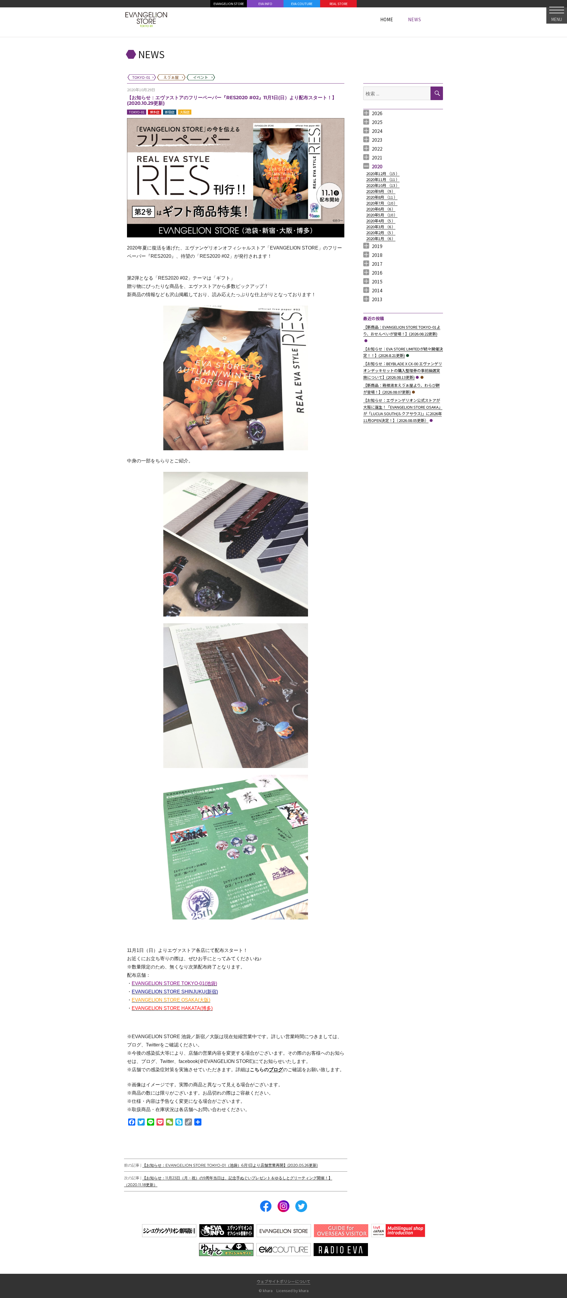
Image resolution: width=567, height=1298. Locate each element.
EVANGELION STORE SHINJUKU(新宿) (175, 991)
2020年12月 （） (383, 173)
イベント (407, 355)
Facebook (266, 1206)
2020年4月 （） (380, 221)
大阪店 (185, 112)
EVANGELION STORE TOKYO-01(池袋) (174, 983)
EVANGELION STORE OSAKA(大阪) (171, 999)
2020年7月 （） (381, 203)
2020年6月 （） (380, 209)
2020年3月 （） (380, 226)
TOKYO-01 (136, 112)
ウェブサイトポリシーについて (283, 1281)
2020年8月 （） (381, 197)
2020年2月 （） (380, 232)
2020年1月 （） (380, 238)
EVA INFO (265, 3)
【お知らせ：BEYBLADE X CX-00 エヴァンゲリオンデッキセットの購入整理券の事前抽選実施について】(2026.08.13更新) (402, 370)
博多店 (154, 112)
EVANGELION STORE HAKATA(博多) (172, 1008)
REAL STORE (339, 3)
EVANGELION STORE (229, 3)
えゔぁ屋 (422, 377)
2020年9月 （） (380, 191)
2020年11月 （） (383, 179)
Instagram (283, 1206)
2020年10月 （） (383, 185)
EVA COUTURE (301, 3)
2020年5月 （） (381, 215)
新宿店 (170, 112)
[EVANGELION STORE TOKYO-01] (146, 19)
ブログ (276, 1069)
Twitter (301, 1206)
